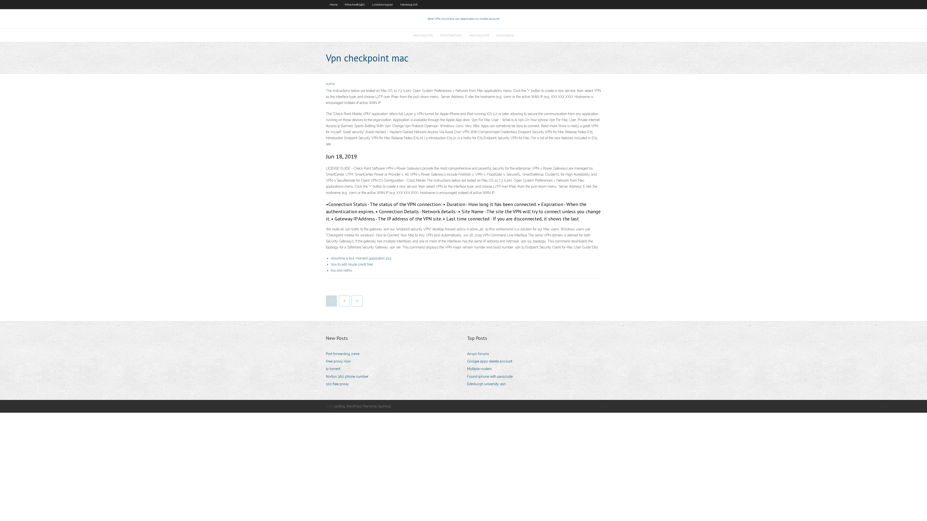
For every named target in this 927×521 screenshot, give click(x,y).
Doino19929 (505, 35)
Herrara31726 (408, 4)
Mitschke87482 (355, 4)
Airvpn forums (478, 354)
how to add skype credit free (352, 264)
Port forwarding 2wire (342, 354)
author (330, 84)
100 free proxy (337, 384)
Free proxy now (338, 361)
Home (333, 4)
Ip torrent (333, 369)
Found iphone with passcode (490, 376)
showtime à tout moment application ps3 (361, 258)
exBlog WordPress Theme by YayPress (363, 406)
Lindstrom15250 (382, 4)
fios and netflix (341, 270)
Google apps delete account (489, 361)
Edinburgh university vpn (486, 384)
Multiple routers (479, 369)
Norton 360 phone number (347, 376)
